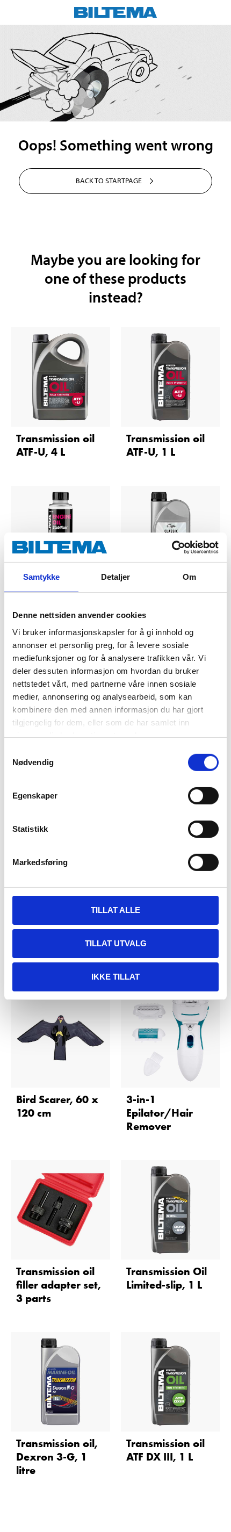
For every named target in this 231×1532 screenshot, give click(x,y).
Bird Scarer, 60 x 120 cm (57, 1106)
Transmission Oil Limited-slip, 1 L (166, 1278)
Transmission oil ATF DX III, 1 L (165, 1450)
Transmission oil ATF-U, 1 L (165, 445)
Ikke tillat (115, 976)
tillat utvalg (116, 943)
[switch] (203, 795)
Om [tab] (189, 576)
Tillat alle (115, 910)
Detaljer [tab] (116, 576)
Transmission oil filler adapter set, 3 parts (58, 1284)
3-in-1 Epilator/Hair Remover (159, 1112)
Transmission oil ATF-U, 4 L (55, 445)
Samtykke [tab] (41, 576)
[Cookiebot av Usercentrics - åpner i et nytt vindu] (172, 547)
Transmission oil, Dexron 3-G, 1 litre (57, 1456)
